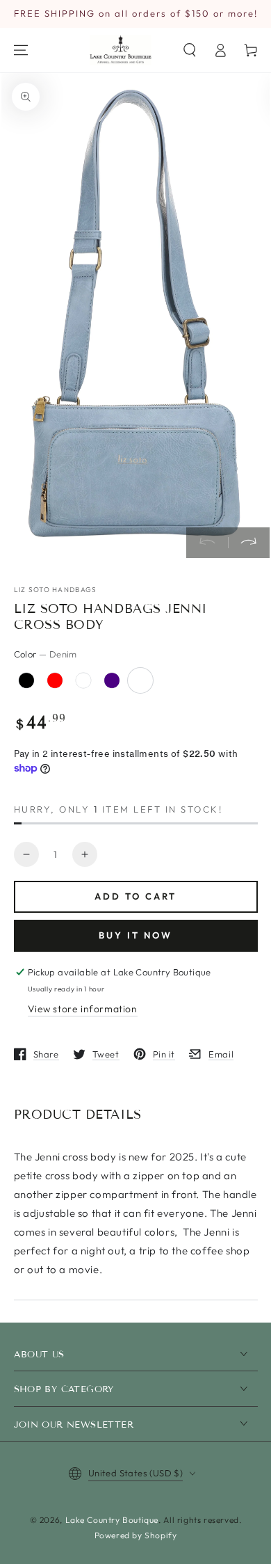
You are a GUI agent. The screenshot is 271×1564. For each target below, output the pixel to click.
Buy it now (135, 935)
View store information (83, 1009)
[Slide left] (207, 542)
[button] (189, 50)
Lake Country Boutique (112, 1520)
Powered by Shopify (136, 1535)
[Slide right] (249, 542)
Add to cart (135, 896)
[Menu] (21, 50)
